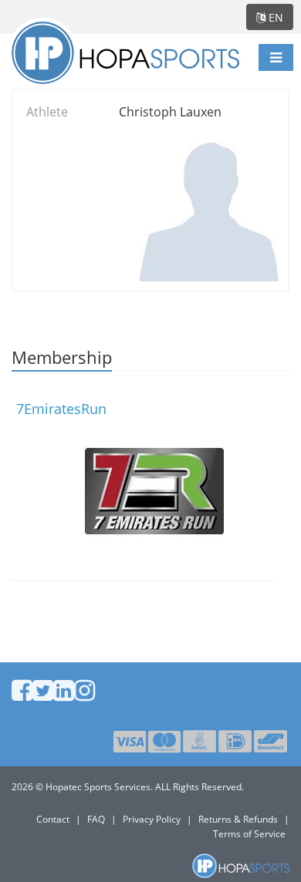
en (274, 17)
